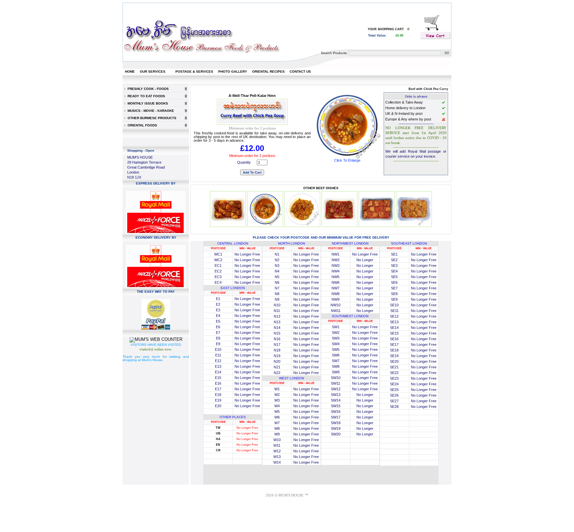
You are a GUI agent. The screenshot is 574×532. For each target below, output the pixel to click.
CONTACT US (300, 71)
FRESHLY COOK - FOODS (147, 89)
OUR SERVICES (152, 71)
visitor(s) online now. (156, 349)
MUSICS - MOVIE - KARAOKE (150, 111)
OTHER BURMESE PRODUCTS (151, 118)
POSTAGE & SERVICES (194, 71)
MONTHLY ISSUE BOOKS (147, 103)
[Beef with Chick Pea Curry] (347, 157)
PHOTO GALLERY (232, 71)
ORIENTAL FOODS (141, 125)
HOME (130, 71)
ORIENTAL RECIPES (268, 71)
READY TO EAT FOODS (145, 96)
